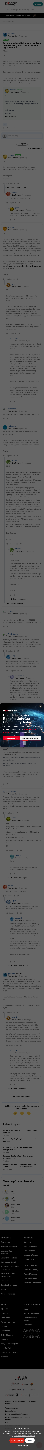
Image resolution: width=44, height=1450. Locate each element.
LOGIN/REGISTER (11, 738)
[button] (22, 1446)
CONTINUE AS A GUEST (30, 738)
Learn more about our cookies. (24, 1436)
